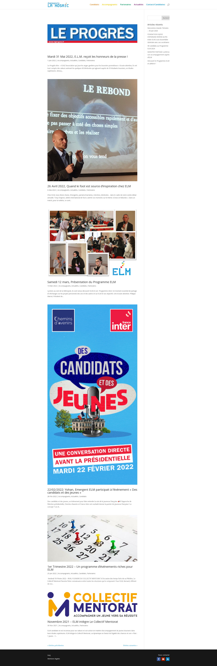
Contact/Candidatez (155, 5)
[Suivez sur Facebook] (158, 659)
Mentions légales (53, 659)
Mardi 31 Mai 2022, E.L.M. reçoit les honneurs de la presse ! (87, 56)
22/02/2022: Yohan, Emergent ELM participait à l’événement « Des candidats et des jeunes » (92, 491)
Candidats (94, 5)
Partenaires (125, 5)
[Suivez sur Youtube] (163, 659)
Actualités (138, 5)
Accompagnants (109, 5)
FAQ (49, 655)
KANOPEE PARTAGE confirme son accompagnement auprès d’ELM (158, 54)
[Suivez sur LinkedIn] (168, 659)
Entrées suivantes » (130, 645)
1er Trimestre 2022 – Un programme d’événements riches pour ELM (90, 568)
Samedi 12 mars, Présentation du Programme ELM (81, 282)
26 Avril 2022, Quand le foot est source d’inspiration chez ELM (89, 186)
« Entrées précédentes (55, 645)
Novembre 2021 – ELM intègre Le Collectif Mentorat (82, 622)
